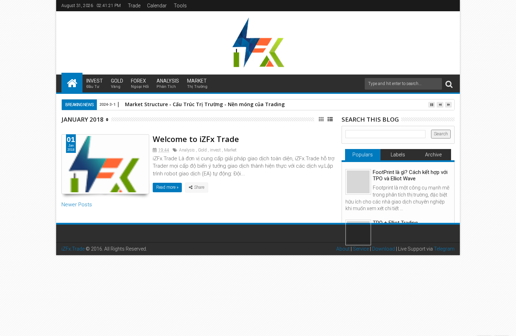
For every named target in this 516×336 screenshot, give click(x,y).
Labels (398, 154)
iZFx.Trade (73, 249)
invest (94, 83)
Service (361, 249)
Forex (140, 83)
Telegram (444, 249)
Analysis (168, 83)
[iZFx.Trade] (71, 82)
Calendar (157, 5)
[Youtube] (439, 5)
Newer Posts (76, 204)
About (343, 249)
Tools (180, 5)
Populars (362, 154)
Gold (117, 83)
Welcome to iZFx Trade (196, 139)
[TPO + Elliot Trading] (358, 232)
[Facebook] (450, 5)
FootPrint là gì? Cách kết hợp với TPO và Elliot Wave (410, 175)
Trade (134, 5)
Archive (433, 154)
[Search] (449, 84)
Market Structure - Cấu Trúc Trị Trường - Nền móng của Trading (205, 104)
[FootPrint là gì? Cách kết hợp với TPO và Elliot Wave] (358, 181)
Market (197, 83)
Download (383, 249)
